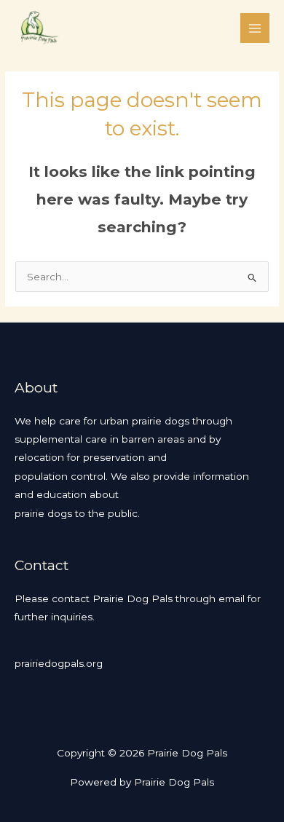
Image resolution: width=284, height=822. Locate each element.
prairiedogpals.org (59, 663)
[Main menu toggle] (255, 28)
